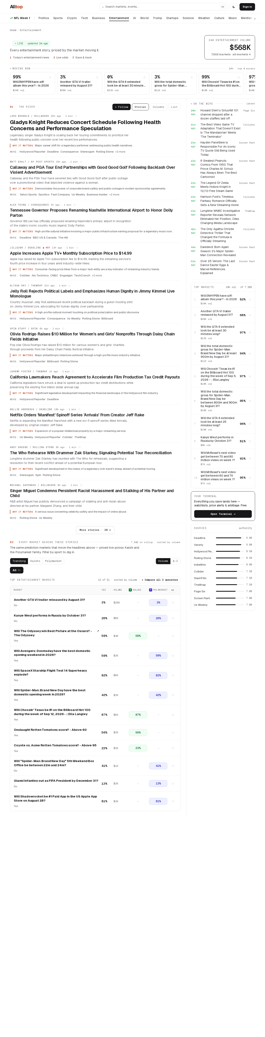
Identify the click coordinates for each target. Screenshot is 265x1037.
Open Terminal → (223, 514)
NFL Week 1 (22, 18)
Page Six (199, 591)
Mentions (247, 18)
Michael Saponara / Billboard (33, 485)
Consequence (69, 151)
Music (233, 18)
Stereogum (87, 151)
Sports (58, 18)
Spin (38, 475)
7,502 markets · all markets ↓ (231, 54)
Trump (157, 18)
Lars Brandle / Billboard (29, 115)
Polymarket (53, 561)
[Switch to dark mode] (233, 7)
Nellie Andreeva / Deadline (31, 409)
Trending (19, 561)
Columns (158, 107)
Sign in (247, 6)
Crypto (72, 18)
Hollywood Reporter (33, 151)
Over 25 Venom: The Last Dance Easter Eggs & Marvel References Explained (217, 267)
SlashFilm (200, 578)
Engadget (66, 275)
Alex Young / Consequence (29, 204)
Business (98, 18)
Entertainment (119, 18)
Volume (163, 561)
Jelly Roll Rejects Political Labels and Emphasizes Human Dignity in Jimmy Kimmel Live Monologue (92, 293)
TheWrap (80, 437)
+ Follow (121, 107)
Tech (84, 18)
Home (13, 30)
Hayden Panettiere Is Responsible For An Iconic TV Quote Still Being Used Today (218, 149)
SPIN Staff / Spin (24, 328)
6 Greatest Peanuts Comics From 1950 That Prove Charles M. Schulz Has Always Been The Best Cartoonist (218, 169)
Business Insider (97, 194)
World (144, 18)
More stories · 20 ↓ (95, 530)
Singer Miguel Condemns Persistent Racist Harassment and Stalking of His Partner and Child (92, 493)
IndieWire (200, 564)
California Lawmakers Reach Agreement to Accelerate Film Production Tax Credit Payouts (95, 377)
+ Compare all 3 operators (160, 580)
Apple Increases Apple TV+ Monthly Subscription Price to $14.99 (70, 253)
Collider (25, 275)
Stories (140, 107)
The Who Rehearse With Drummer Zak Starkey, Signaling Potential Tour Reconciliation (90, 452)
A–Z (175, 561)
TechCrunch (82, 275)
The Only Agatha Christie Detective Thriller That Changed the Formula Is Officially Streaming (217, 235)
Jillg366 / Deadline (25, 247)
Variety (198, 545)
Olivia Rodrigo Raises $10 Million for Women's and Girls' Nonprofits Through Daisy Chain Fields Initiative (92, 336)
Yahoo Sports (28, 194)
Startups (172, 18)
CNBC (54, 275)
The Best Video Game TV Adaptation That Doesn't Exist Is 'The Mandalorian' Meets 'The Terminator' (220, 131)
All (16, 7)
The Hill (63, 237)
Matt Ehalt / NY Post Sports (32, 161)
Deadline (53, 151)
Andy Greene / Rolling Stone (32, 447)
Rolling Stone (105, 151)
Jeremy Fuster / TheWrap (28, 371)
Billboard (107, 318)
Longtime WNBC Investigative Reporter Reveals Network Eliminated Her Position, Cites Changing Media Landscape (220, 217)
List (174, 107)
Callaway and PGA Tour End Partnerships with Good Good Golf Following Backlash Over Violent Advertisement (92, 170)
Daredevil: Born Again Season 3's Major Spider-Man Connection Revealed (218, 251)
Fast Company (60, 194)
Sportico (44, 194)
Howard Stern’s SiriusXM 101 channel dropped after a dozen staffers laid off (219, 114)
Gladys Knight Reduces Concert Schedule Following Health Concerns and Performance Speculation (85, 125)
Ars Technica (40, 275)
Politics (44, 18)
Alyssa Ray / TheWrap (26, 285)
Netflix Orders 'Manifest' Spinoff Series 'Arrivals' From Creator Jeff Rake (77, 415)
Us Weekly (78, 194)
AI (134, 18)
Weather (204, 18)
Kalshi (35, 561)
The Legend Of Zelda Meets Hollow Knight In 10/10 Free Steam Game (216, 187)
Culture (219, 18)
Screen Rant (202, 598)
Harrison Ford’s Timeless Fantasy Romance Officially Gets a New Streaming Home (219, 201)
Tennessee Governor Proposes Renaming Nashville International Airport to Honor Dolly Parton (91, 212)
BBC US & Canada (45, 237)
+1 (172, 590)
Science (188, 18)
